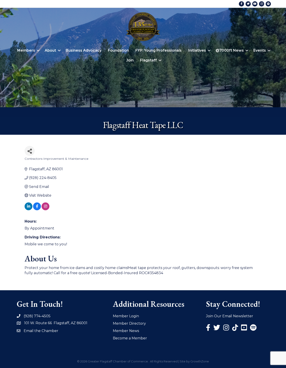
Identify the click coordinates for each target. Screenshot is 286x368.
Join (130, 60)
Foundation (118, 50)
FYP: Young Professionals (158, 50)
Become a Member (130, 338)
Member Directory (129, 323)
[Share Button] (30, 151)
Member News (126, 331)
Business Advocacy (83, 50)
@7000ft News (230, 50)
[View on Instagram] (45, 209)
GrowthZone (199, 361)
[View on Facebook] (37, 209)
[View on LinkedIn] (28, 209)
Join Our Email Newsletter (229, 316)
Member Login (126, 316)
